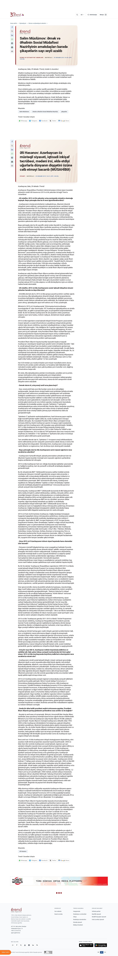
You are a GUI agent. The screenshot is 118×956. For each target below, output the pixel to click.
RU (105, 952)
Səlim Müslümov (24, 111)
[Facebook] (16, 945)
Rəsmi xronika (58, 914)
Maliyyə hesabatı (78, 925)
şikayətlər (64, 111)
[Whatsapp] (12, 945)
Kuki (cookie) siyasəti (98, 919)
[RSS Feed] (37, 945)
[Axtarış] (77, 15)
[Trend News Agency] (16, 910)
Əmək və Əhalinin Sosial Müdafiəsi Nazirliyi (45, 111)
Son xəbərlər (57, 911)
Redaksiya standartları (79, 919)
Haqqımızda (76, 911)
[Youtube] (25, 945)
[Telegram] (29, 945)
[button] (12, 27)
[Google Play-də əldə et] (100, 945)
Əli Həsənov (22, 851)
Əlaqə (75, 916)
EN (98, 952)
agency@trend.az (15, 932)
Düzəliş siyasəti (77, 922)
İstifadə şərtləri (96, 911)
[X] (20, 945)
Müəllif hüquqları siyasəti (99, 916)
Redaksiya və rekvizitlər (79, 914)
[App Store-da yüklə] (86, 945)
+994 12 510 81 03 (16, 930)
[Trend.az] (17, 15)
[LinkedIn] (33, 945)
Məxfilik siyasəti (96, 914)
